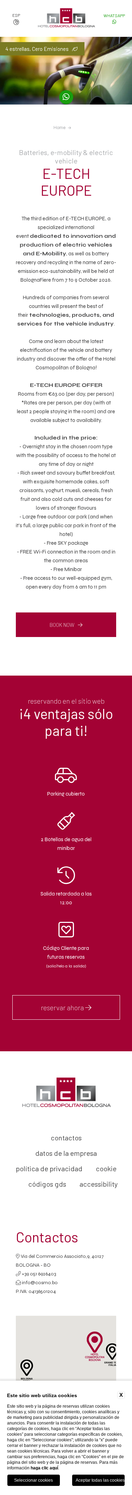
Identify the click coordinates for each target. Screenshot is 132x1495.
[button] (112, 1354)
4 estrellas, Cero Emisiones (37, 49)
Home (59, 127)
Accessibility (99, 1184)
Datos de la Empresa (66, 1153)
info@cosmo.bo (40, 1283)
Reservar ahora (63, 1007)
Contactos (66, 1137)
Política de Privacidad (49, 1168)
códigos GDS (47, 1184)
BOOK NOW (62, 625)
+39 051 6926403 (38, 1274)
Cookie (106, 1168)
